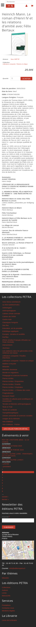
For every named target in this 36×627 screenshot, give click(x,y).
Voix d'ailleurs (7, 422)
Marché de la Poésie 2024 (12, 446)
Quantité (5, 78)
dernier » (5, 499)
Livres (4, 593)
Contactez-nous (8, 608)
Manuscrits (6, 596)
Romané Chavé (8, 396)
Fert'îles (5, 337)
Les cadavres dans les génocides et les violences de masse (17, 352)
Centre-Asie (7, 319)
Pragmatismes (7, 393)
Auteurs (5, 590)
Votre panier (31, 6)
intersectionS (7, 345)
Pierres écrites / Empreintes (13, 381)
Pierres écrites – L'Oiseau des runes (16, 390)
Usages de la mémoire (11, 419)
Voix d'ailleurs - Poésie (11, 424)
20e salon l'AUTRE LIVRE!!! (12, 460)
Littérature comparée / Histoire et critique (15, 64)
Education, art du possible (12, 328)
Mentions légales (8, 611)
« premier (5, 464)
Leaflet (25, 558)
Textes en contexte (9, 410)
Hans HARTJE (15, 59)
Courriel (6, 517)
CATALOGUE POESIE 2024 (13, 450)
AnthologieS (7, 308)
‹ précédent (6, 467)
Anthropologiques (9, 311)
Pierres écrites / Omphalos (12, 387)
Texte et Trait (7, 407)
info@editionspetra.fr (17, 568)
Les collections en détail (16, 429)
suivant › (5, 497)
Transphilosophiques (10, 413)
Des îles (5, 325)
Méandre (5, 367)
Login (25, 6)
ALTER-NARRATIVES (10, 305)
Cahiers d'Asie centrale (11, 314)
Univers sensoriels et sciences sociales (17, 416)
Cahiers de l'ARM (9, 316)
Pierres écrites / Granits (11, 384)
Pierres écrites (7, 378)
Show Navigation (2, 3)
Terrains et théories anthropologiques (16, 404)
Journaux (6, 348)
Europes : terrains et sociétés (13, 334)
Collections (6, 587)
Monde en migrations (10, 373)
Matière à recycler (9, 364)
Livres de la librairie (9, 620)
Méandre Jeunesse (9, 370)
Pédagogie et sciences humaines (15, 375)
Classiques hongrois (10, 322)
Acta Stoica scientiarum (11, 302)
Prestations (6, 605)
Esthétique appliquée (10, 331)
